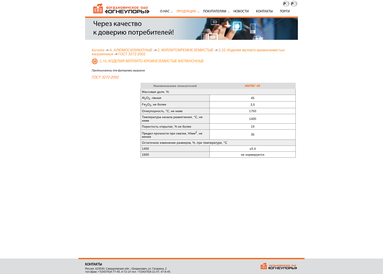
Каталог (98, 50)
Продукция (186, 11)
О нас (165, 11)
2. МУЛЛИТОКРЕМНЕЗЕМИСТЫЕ (186, 50)
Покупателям (214, 11)
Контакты (264, 11)
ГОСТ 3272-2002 (131, 54)
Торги (285, 11)
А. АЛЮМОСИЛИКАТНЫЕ (131, 50)
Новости (241, 11)
